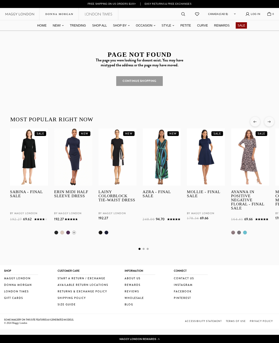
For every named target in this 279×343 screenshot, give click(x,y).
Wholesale (134, 298)
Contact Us (184, 278)
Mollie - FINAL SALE (203, 194)
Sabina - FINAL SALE (26, 194)
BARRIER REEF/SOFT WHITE (245, 233)
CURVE (202, 25)
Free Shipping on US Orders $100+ (112, 3)
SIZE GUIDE (67, 304)
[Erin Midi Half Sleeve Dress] (73, 157)
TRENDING (78, 25)
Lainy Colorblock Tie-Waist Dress (116, 196)
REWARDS (222, 25)
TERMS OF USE (236, 321)
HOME (42, 25)
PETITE (185, 25)
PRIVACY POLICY (261, 321)
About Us (133, 278)
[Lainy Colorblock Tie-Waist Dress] (117, 157)
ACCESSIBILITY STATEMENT (203, 321)
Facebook (183, 291)
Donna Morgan (18, 285)
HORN (62, 233)
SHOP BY (120, 25)
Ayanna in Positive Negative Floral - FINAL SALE (247, 200)
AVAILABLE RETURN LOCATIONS (83, 285)
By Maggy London (23, 213)
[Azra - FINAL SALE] (162, 157)
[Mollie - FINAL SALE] (206, 157)
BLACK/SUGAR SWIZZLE (239, 233)
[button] (139, 339)
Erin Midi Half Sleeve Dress (71, 194)
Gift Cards (13, 298)
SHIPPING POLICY (72, 298)
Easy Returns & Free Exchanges (168, 3)
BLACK (56, 233)
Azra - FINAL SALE (157, 194)
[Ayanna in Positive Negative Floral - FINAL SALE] (250, 157)
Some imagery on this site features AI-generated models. (39, 319)
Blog (129, 304)
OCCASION (144, 25)
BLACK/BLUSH (233, 233)
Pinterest (182, 298)
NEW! (57, 25)
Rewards (133, 285)
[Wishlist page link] (197, 14)
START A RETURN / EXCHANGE (81, 278)
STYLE (166, 25)
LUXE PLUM (68, 233)
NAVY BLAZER (106, 233)
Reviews (132, 291)
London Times (16, 291)
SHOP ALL (99, 25)
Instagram (183, 285)
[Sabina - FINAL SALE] (29, 157)
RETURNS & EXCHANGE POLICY (82, 291)
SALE (241, 25)
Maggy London (17, 278)
